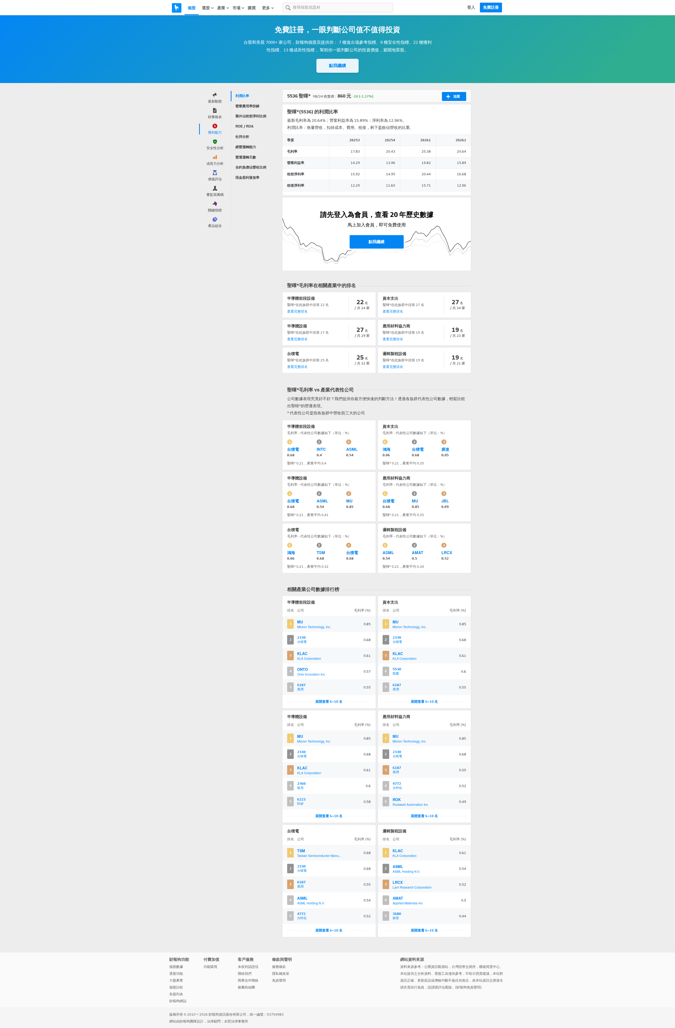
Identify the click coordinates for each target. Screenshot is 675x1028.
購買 (252, 8)
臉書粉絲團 (246, 987)
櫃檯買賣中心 (489, 967)
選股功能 (176, 974)
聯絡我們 (245, 974)
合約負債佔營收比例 (250, 167)
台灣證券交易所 (464, 967)
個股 (192, 8)
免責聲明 (279, 980)
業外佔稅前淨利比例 (250, 116)
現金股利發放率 (247, 178)
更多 (266, 8)
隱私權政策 (280, 974)
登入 (471, 7)
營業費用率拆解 (247, 106)
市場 (236, 8)
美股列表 (176, 994)
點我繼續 (337, 65)
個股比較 (176, 987)
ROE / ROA (244, 126)
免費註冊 (491, 7)
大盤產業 (176, 980)
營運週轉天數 (245, 157)
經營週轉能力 (245, 147)
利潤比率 (242, 96)
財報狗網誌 (177, 1001)
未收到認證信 (248, 967)
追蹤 (456, 96)
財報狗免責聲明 (468, 987)
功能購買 (210, 967)
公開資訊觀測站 (436, 967)
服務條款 (279, 967)
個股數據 (176, 967)
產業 (221, 8)
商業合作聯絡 (248, 980)
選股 (206, 8)
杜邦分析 (242, 137)
